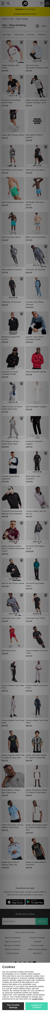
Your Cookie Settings (13, 1006)
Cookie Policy (37, 999)
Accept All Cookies (36, 1006)
